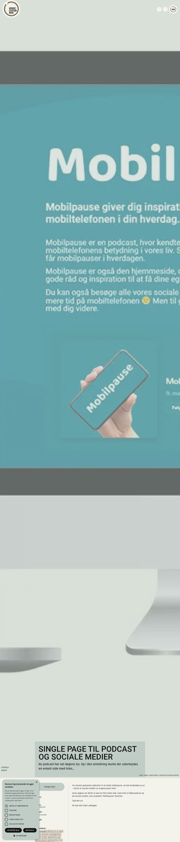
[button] (21, 835)
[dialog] (20, 810)
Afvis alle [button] (30, 830)
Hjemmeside (41, 815)
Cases (146, 775)
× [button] (36, 782)
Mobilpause (40, 806)
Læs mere (18, 800)
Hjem (141, 775)
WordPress (39, 831)
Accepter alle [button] (13, 830)
